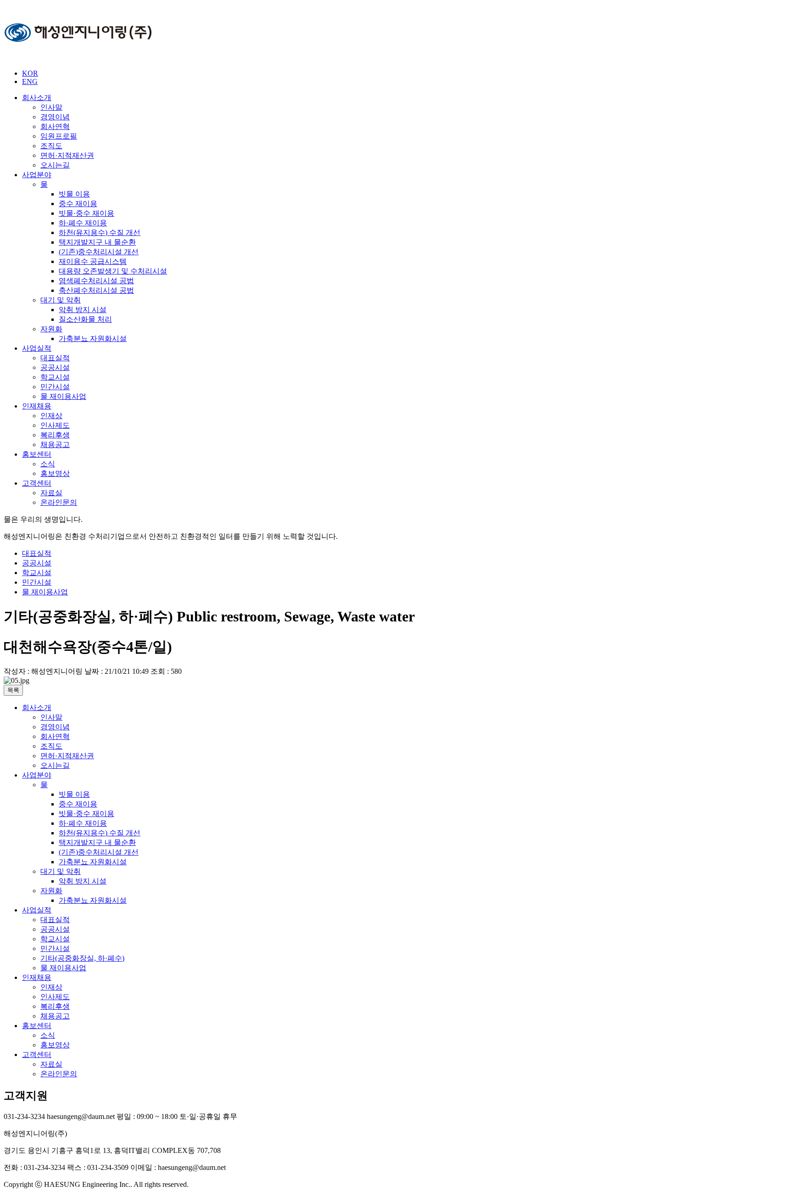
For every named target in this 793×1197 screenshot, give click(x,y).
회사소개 (36, 97)
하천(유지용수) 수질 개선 (99, 232)
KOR (30, 73)
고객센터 (36, 483)
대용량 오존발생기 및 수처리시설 (113, 271)
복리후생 (55, 435)
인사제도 (55, 425)
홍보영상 (55, 473)
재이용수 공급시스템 (93, 261)
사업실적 (36, 348)
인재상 (51, 416)
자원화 (51, 329)
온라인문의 (58, 502)
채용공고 (55, 444)
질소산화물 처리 (85, 319)
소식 (47, 464)
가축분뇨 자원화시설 (93, 338)
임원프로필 (58, 136)
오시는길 (55, 165)
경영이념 (55, 117)
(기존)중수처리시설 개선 (99, 252)
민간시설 (55, 387)
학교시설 (55, 377)
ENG (30, 81)
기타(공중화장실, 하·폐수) (82, 958)
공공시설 (55, 367)
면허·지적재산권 (67, 155)
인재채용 (36, 406)
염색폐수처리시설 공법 (96, 281)
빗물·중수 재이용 (86, 213)
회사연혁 (55, 126)
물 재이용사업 (63, 396)
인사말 (51, 107)
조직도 (51, 146)
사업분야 (36, 175)
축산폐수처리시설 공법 (96, 290)
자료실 (51, 493)
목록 (13, 690)
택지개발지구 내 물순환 (97, 242)
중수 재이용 (78, 203)
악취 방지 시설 (82, 309)
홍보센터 (36, 454)
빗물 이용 (74, 194)
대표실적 (55, 358)
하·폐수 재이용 (83, 223)
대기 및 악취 (60, 300)
